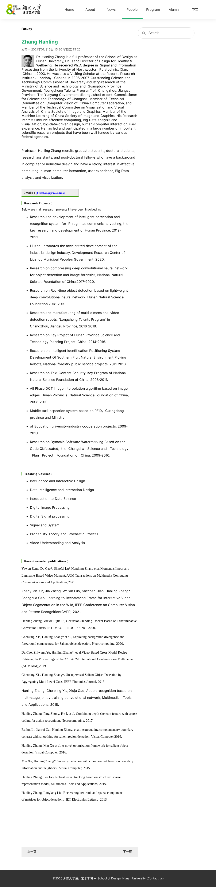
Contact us (155, 878)
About (90, 9)
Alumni (174, 9)
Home (69, 9)
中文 (195, 9)
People (132, 9)
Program (153, 9)
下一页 (127, 851)
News (111, 9)
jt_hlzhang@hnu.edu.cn (50, 193)
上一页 (31, 851)
